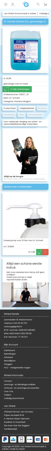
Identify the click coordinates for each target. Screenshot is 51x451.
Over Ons (8, 391)
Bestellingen (10, 354)
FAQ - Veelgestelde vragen (17, 367)
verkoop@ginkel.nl (13, 326)
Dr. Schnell (14, 98)
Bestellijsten (10, 361)
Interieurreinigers (22, 101)
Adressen (8, 357)
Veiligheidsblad (27, 108)
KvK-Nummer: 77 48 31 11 (16, 337)
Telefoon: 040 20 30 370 (15, 323)
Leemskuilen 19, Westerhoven (18, 319)
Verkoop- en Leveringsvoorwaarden (21, 388)
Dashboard (9, 350)
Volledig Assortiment (14, 398)
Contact (8, 381)
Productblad (9, 108)
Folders (7, 395)
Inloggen (8, 364)
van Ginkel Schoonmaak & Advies (20, 13)
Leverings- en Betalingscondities (19, 384)
